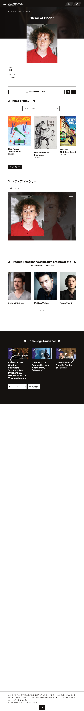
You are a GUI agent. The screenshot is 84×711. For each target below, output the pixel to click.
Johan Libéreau (16, 303)
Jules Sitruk (66, 303)
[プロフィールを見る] (77, 4)
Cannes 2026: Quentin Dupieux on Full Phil (65, 365)
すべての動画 (33, 387)
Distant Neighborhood (68, 150)
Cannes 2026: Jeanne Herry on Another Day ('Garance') (40, 366)
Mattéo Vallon (41, 303)
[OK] (42, 707)
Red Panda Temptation (14, 150)
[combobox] (41, 108)
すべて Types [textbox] (30, 108)
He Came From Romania (41, 153)
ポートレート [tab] (14, 188)
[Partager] (68, 92)
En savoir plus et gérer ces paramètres (22, 702)
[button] (71, 198)
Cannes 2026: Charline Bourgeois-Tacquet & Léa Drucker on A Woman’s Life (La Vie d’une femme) (17, 370)
